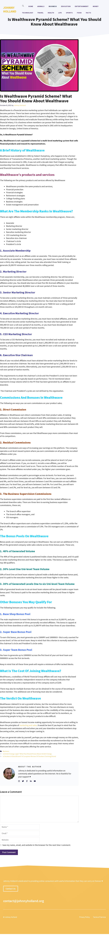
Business (53, 6)
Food (79, 13)
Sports (69, 13)
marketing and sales (28, 725)
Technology (27, 13)
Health (51, 13)
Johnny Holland (9, 9)
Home (30, 6)
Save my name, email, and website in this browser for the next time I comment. (36, 845)
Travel (40, 13)
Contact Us (11, 888)
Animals (40, 6)
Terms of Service (99, 917)
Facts (88, 13)
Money (95, 6)
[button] (23, 6)
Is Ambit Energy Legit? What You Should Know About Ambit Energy (27, 754)
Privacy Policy (84, 917)
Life (60, 13)
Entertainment (82, 6)
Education (66, 6)
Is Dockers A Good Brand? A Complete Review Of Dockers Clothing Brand (29, 756)
